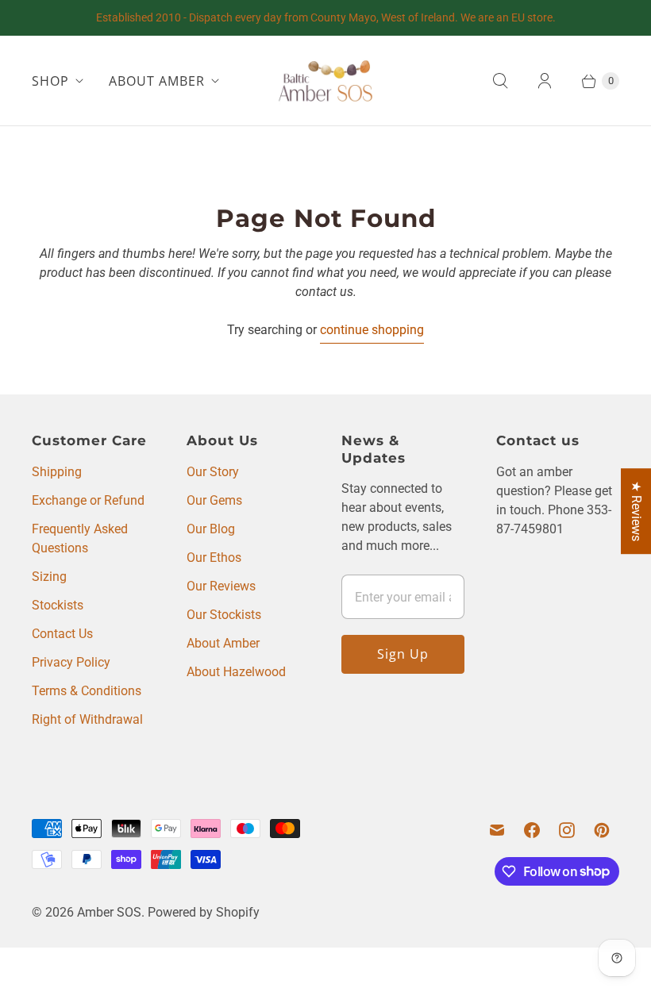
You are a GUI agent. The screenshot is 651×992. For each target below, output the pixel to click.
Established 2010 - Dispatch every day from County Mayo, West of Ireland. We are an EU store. (326, 17)
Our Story (213, 471)
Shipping (57, 471)
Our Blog (211, 528)
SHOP (50, 81)
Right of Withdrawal (87, 719)
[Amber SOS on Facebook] (531, 830)
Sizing (49, 576)
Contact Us (62, 633)
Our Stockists (224, 614)
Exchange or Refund (88, 500)
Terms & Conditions (86, 690)
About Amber (223, 643)
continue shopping (372, 329)
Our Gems (214, 500)
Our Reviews (221, 586)
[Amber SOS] (325, 80)
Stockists (57, 605)
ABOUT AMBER (157, 81)
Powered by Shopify (204, 912)
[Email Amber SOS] (497, 830)
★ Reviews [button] (636, 511)
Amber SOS (109, 912)
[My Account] (544, 81)
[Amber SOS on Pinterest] (601, 830)
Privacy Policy (71, 662)
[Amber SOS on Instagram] (566, 830)
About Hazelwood (236, 671)
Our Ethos (214, 557)
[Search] (500, 81)
